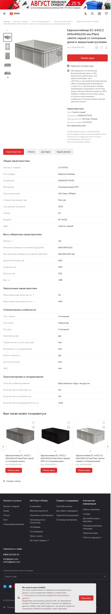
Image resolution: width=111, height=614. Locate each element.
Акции (6, 510)
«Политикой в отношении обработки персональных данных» (45, 596)
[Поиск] (92, 13)
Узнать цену (87, 58)
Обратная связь (90, 533)
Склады (86, 514)
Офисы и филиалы (91, 509)
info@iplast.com (10, 559)
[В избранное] (101, 47)
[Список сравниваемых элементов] (99, 13)
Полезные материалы (66, 519)
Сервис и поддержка (67, 500)
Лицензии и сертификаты (41, 515)
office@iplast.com (11, 562)
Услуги (6, 515)
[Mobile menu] (4, 13)
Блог (5, 519)
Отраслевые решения (13, 524)
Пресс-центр (36, 536)
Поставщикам (36, 531)
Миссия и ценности (39, 510)
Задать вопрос (64, 151)
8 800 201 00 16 (11, 554)
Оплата (31, 151)
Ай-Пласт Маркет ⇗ (39, 540)
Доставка (45, 151)
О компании (35, 506)
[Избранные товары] (106, 13)
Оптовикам (35, 527)
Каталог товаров (11, 506)
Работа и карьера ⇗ (92, 537)
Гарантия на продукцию (67, 515)
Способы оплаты (64, 506)
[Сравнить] (96, 47)
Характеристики (13, 151)
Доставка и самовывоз (67, 510)
